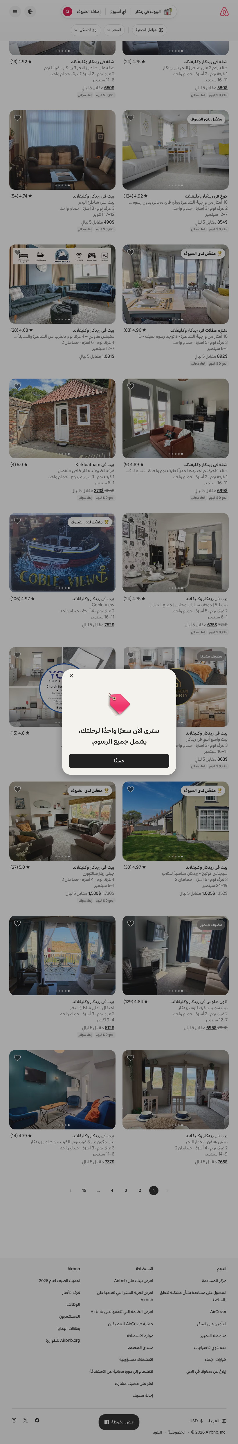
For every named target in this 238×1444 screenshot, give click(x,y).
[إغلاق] (71, 675)
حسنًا (119, 760)
